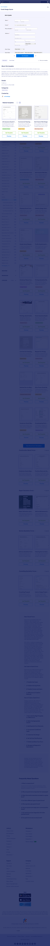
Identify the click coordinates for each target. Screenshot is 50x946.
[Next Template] (35, 55)
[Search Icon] (48, 7)
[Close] (47, 2)
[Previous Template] (14, 55)
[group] (9, 122)
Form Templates (4, 6)
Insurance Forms (6, 128)
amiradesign (7, 96)
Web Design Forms (39, 128)
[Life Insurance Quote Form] (9, 112)
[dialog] (25, 473)
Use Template (25, 55)
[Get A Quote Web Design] (41, 112)
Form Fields (11, 60)
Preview (9, 136)
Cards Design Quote (7, 9)
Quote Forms (5, 90)
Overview (5, 60)
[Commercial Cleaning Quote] (25, 112)
